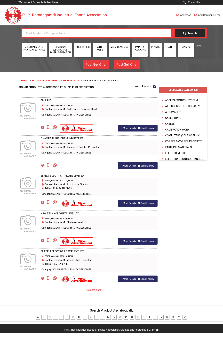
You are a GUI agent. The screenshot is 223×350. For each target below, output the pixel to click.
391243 (63, 105)
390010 (63, 218)
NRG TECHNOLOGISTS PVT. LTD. (60, 213)
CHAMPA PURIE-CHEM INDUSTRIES (62, 138)
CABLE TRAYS (173, 117)
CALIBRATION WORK (177, 129)
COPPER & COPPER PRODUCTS (183, 141)
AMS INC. (46, 100)
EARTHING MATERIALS (178, 147)
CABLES (170, 123)
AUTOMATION (173, 112)
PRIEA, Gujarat (51, 105)
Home (26, 80)
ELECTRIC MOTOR (175, 153)
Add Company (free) (209, 15)
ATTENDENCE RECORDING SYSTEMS (186, 106)
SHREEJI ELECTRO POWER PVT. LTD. (63, 251)
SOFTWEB (153, 329)
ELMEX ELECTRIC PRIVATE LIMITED (62, 175)
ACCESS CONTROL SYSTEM (181, 100)
